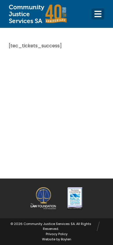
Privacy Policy (57, 234)
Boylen (66, 239)
